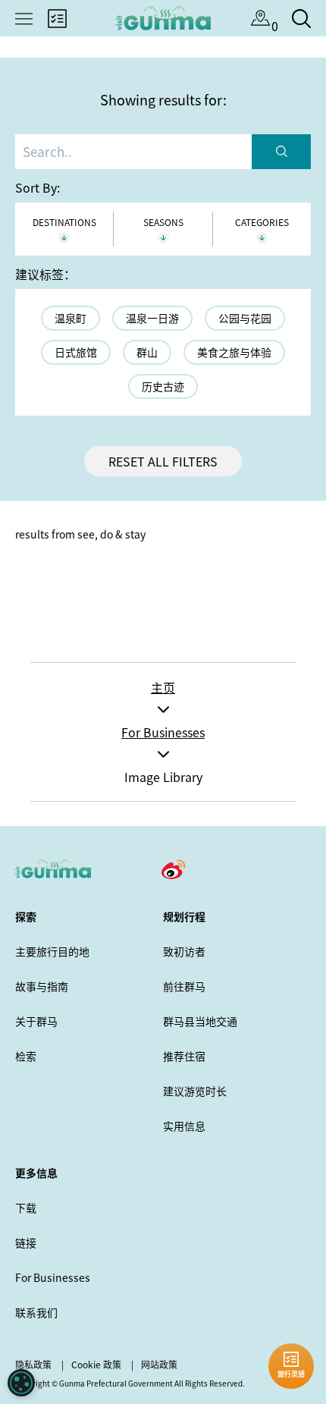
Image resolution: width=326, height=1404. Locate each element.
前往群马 (184, 986)
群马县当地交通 (200, 1021)
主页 (163, 687)
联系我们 (36, 1312)
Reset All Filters (163, 461)
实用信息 (184, 1125)
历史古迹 (163, 386)
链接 (25, 1242)
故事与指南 (41, 986)
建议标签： (45, 274)
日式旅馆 (76, 352)
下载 (25, 1207)
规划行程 (184, 916)
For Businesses (163, 732)
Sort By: (37, 187)
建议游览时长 (195, 1090)
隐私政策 (33, 1364)
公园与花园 (244, 317)
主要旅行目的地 (52, 951)
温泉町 (70, 317)
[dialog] (21, 1382)
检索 (25, 1055)
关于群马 (36, 1021)
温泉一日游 (152, 317)
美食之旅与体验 (234, 352)
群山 (147, 352)
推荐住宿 (184, 1055)
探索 (25, 916)
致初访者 (184, 951)
